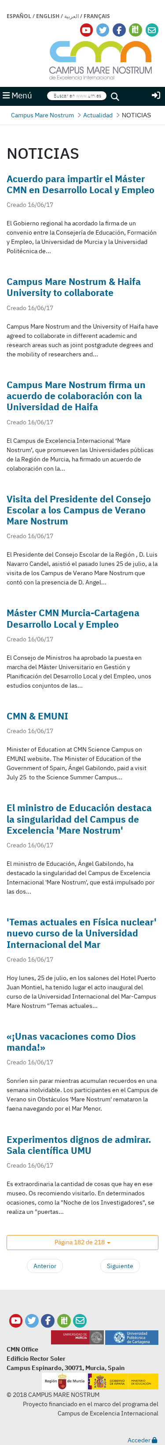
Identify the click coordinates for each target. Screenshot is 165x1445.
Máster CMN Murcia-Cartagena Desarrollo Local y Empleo (73, 618)
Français (97, 16)
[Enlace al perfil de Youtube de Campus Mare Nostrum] (86, 30)
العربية (71, 16)
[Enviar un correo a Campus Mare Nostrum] (80, 1321)
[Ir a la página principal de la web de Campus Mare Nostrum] (100, 58)
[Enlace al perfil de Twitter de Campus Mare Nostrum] (103, 30)
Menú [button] (21, 95)
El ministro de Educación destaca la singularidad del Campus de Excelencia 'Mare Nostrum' (79, 818)
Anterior (44, 1266)
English (47, 16)
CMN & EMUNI (37, 716)
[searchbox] (76, 96)
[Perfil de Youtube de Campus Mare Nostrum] (16, 1321)
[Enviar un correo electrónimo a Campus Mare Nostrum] (152, 30)
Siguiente (120, 1266)
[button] (82, 1242)
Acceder (140, 1440)
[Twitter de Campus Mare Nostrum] (32, 1321)
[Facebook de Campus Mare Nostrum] (48, 1321)
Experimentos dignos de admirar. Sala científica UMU (79, 1145)
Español (19, 16)
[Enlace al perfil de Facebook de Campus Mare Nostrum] (119, 30)
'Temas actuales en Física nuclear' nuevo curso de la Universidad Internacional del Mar (82, 933)
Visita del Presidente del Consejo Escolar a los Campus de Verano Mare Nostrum (79, 510)
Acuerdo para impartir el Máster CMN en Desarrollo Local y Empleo (80, 184)
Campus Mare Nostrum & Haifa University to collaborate (74, 287)
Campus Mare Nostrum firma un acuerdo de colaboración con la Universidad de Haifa (76, 395)
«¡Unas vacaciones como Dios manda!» (71, 1041)
